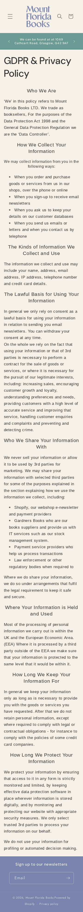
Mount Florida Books (40, 898)
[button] (10, 16)
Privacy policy (48, 904)
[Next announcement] (74, 41)
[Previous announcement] (9, 41)
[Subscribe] (68, 878)
